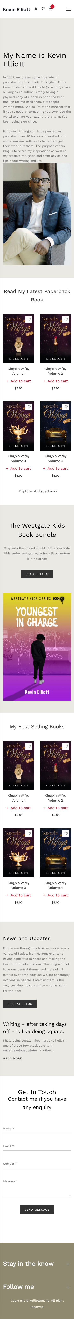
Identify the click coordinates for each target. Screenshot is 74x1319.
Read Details (37, 574)
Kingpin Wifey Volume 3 (18, 458)
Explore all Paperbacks (38, 491)
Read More (12, 1058)
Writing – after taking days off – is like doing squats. (35, 1027)
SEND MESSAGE (37, 1209)
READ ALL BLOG (19, 1003)
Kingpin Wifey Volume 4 (55, 458)
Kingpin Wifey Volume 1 (18, 371)
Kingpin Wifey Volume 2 (55, 371)
